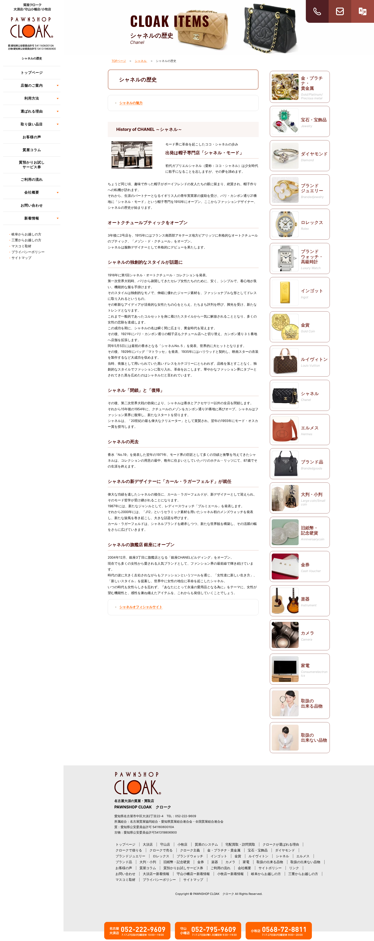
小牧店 (182, 844)
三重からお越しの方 (26, 240)
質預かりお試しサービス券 (32, 164)
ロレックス (161, 856)
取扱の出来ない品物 (305, 862)
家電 (246, 862)
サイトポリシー (270, 868)
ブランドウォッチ (190, 856)
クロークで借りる (129, 850)
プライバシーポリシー (28, 252)
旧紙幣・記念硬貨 (176, 862)
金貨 (238, 856)
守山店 (165, 844)
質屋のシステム (206, 844)
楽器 (214, 862)
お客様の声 (32, 137)
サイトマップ (21, 258)
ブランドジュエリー (130, 856)
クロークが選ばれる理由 (281, 844)
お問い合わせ (32, 205)
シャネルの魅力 (131, 103)
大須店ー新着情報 (156, 874)
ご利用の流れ (32, 179)
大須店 (148, 844)
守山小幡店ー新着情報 (193, 874)
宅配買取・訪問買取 (240, 844)
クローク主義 (190, 850)
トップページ (32, 72)
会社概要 (244, 868)
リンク (294, 868)
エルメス (303, 856)
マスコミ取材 (21, 246)
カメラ (230, 862)
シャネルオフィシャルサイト (140, 607)
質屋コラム (32, 150)
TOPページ (119, 61)
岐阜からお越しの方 (26, 234)
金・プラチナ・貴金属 (223, 850)
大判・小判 (147, 862)
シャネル (141, 61)
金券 (200, 862)
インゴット (219, 856)
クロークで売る (161, 850)
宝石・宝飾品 (258, 850)
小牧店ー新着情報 (230, 874)
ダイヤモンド (285, 850)
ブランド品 (124, 862)
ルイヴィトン (258, 856)
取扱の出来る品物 (270, 862)
